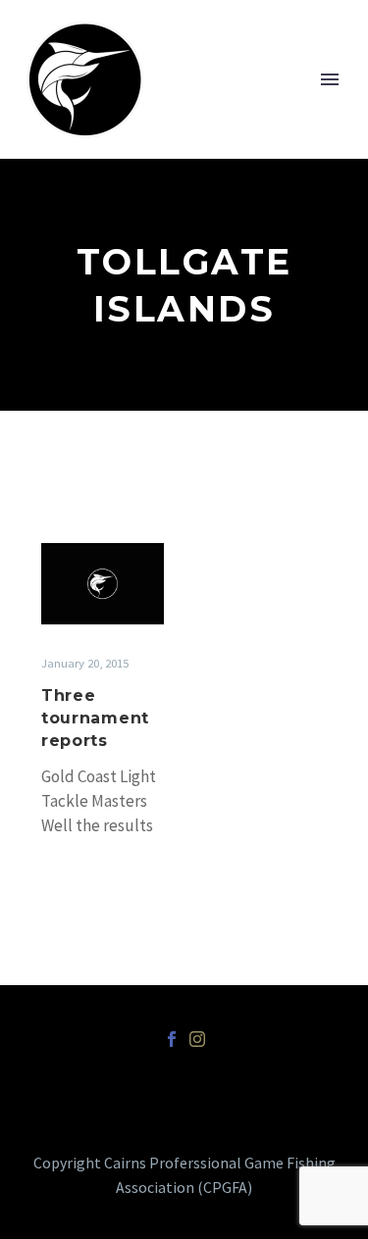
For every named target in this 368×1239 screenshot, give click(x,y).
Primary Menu (329, 79)
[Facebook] (172, 1039)
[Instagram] (197, 1039)
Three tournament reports (95, 718)
